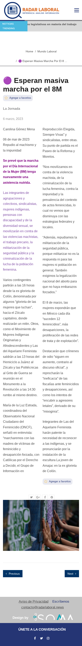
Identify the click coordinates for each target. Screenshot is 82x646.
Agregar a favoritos (20, 97)
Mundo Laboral (47, 51)
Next (70, 573)
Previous (14, 573)
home (29, 51)
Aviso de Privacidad (33, 601)
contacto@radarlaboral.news (42, 607)
